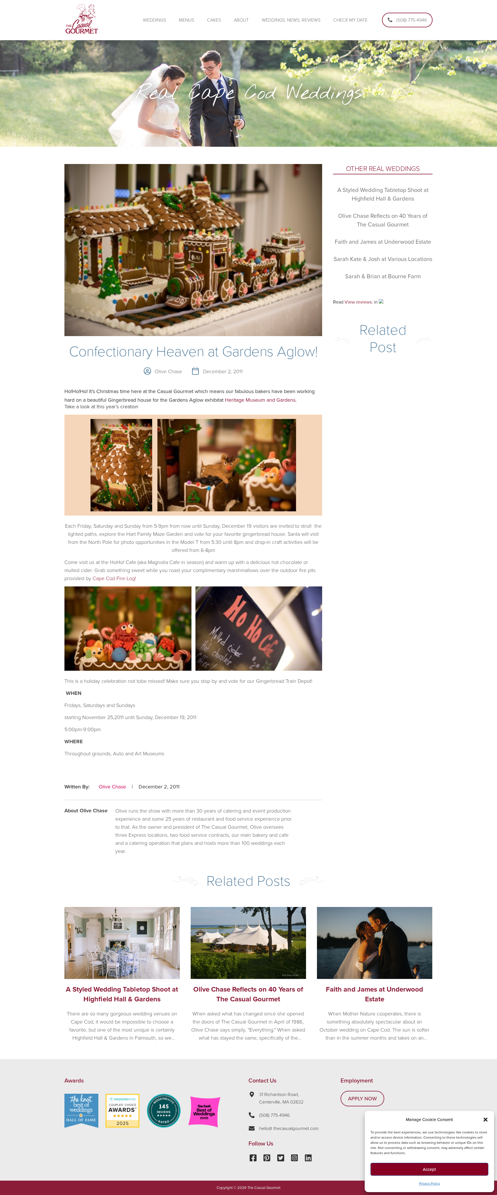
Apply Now (362, 1098)
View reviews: (359, 302)
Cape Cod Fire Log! (114, 578)
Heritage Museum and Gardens (260, 400)
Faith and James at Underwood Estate (383, 242)
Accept (429, 1169)
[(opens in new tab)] (122, 1126)
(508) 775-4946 (274, 1115)
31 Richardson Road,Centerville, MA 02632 (281, 1098)
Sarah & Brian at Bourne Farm (383, 276)
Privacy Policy (429, 1183)
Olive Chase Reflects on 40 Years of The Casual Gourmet (248, 994)
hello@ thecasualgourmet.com (289, 1128)
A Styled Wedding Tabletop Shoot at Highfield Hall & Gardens (122, 994)
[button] (485, 1119)
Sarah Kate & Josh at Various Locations (383, 259)
